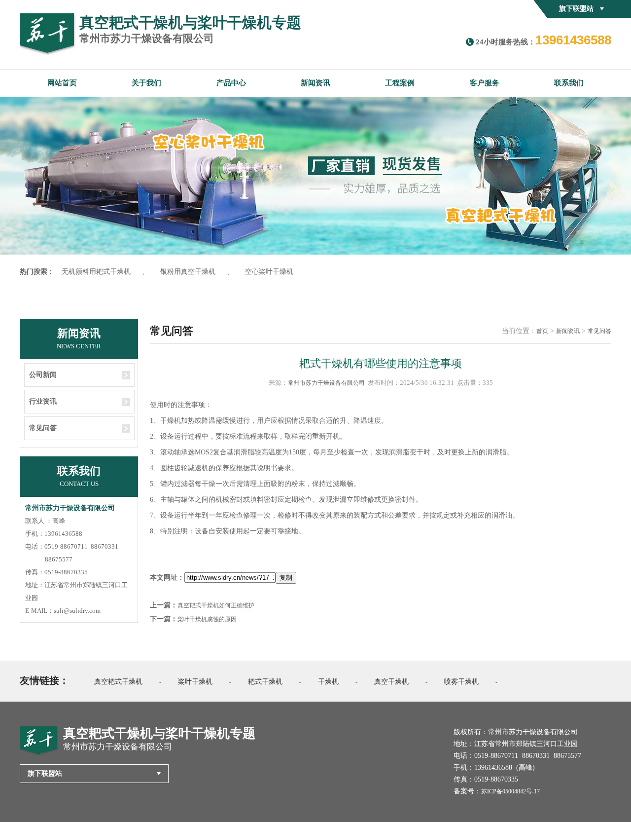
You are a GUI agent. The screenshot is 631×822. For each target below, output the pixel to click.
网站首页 (62, 83)
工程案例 (400, 83)
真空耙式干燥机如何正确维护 (215, 605)
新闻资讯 (315, 83)
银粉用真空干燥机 (187, 271)
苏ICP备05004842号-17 (510, 791)
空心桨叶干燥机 (269, 271)
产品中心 (231, 83)
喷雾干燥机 (461, 681)
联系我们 (569, 83)
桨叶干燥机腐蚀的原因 (207, 619)
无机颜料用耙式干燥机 (96, 271)
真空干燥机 (391, 681)
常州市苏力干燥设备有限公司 (326, 382)
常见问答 (43, 428)
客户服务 (484, 83)
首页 (542, 331)
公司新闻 (43, 374)
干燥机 (328, 681)
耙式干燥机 (265, 681)
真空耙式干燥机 (118, 681)
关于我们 (146, 83)
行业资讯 (43, 401)
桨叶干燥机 (195, 681)
